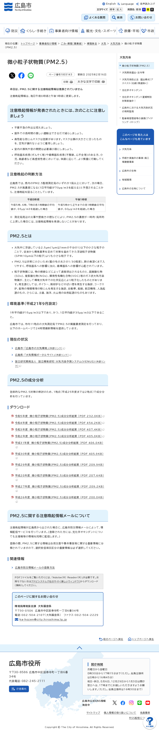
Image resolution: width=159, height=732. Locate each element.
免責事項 (145, 713)
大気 (103, 43)
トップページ (28, 43)
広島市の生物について (134, 188)
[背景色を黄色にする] (148, 9)
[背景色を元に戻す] (138, 9)
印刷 (66, 82)
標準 (112, 9)
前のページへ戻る (113, 639)
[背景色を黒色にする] (152, 9)
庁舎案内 (21, 689)
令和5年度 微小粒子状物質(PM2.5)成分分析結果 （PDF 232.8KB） (58, 416)
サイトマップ (93, 713)
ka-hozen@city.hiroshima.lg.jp (43, 619)
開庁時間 (97, 664)
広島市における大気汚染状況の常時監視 (137, 110)
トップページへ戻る (143, 639)
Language (127, 4)
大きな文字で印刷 (88, 81)
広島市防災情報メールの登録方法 (35, 567)
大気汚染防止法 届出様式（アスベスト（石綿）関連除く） (137, 81)
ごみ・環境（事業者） (72, 43)
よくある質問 (97, 17)
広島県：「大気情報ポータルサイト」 (42, 355)
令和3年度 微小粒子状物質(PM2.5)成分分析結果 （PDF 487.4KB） (58, 429)
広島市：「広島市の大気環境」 (38, 348)
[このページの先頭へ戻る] (79, 648)
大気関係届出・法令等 (133, 72)
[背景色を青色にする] (144, 9)
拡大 (119, 9)
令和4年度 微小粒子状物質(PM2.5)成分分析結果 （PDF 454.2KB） (58, 423)
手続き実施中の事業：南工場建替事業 (135, 160)
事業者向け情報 (48, 43)
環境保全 (92, 43)
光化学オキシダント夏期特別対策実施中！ (137, 99)
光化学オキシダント (132, 90)
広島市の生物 (129, 171)
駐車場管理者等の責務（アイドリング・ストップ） (137, 120)
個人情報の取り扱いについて (120, 713)
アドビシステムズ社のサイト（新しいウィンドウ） (55, 581)
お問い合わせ (143, 17)
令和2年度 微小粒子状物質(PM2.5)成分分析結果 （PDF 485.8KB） (58, 436)
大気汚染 (115, 43)
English (111, 4)
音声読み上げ (147, 4)
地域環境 (127, 180)
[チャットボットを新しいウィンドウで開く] (149, 728)
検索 (120, 17)
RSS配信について (139, 718)
